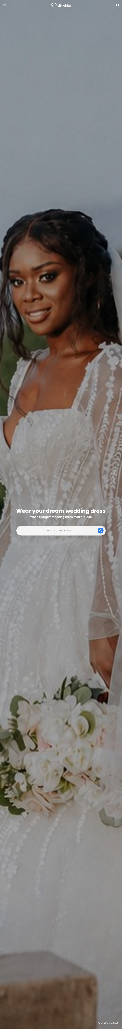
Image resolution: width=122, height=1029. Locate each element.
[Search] (118, 5)
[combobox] (61, 530)
